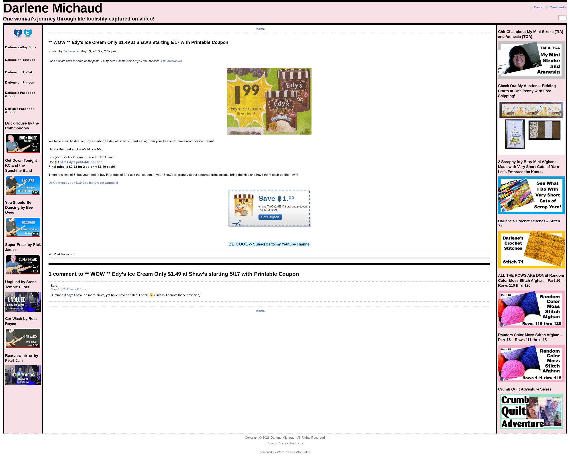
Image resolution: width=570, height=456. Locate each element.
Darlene (69, 51)
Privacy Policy (276, 443)
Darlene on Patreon (19, 82)
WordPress (285, 452)
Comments (558, 7)
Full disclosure (171, 61)
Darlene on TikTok (19, 72)
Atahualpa (303, 452)
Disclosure (296, 443)
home (260, 29)
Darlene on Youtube (20, 59)
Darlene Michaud (52, 8)
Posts (538, 7)
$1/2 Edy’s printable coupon (81, 162)
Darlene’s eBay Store (21, 47)
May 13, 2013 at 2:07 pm (68, 289)
